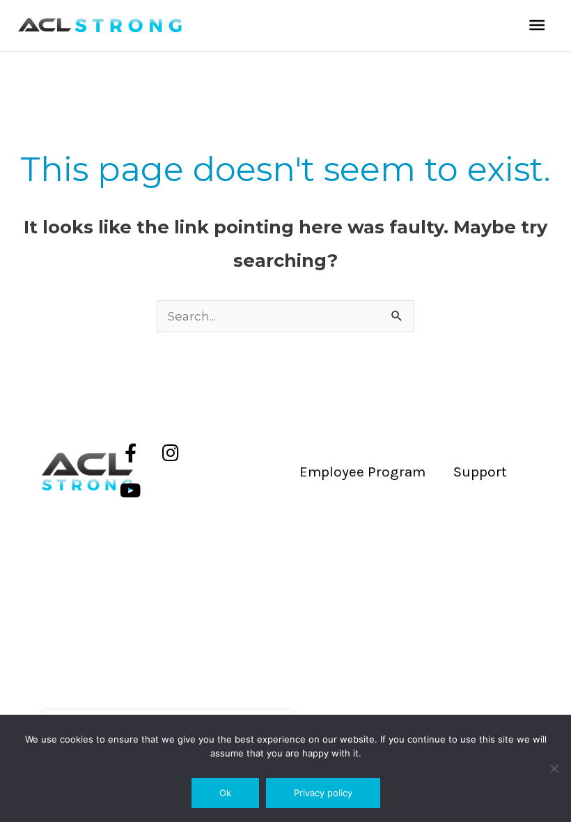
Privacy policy (323, 792)
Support (480, 471)
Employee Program (362, 471)
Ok (225, 792)
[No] (554, 768)
